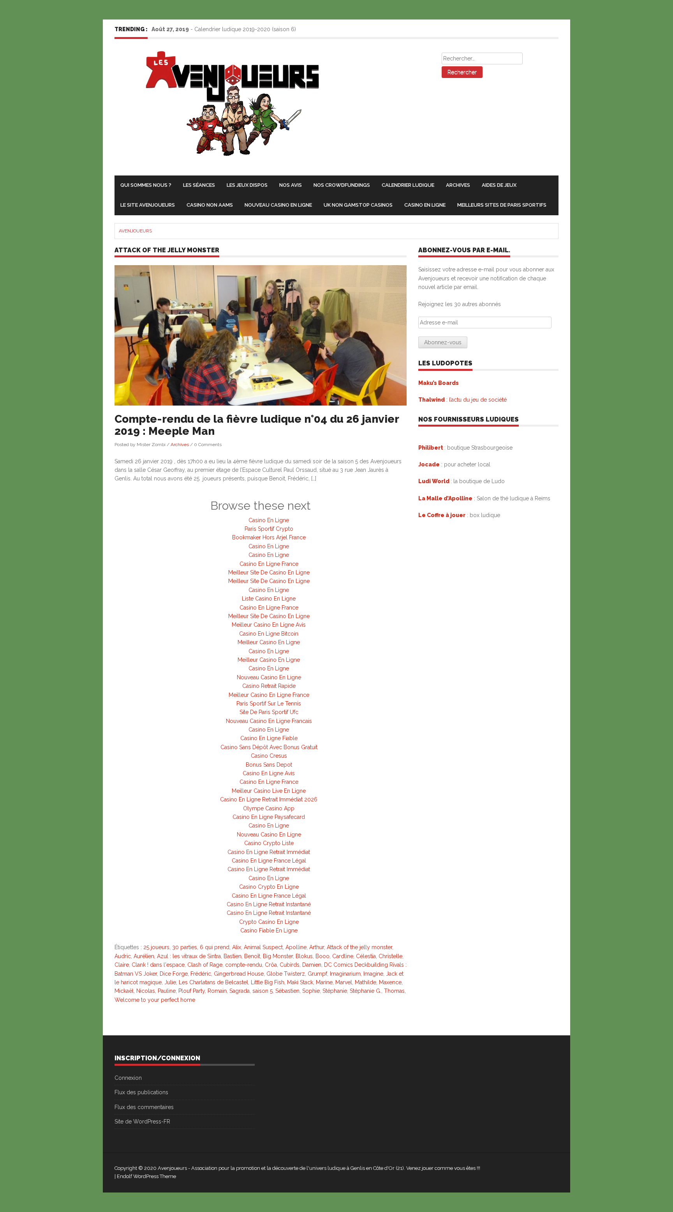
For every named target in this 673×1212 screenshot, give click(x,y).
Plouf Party (191, 991)
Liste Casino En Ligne (269, 598)
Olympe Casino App (268, 808)
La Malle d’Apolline (445, 498)
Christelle (390, 956)
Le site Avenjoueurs (147, 205)
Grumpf (317, 974)
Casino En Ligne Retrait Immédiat (268, 852)
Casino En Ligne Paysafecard (269, 817)
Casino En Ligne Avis (269, 773)
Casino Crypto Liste (269, 843)
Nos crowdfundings (342, 185)
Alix (236, 947)
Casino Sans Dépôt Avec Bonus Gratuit (268, 747)
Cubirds (290, 965)
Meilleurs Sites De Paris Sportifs (501, 205)
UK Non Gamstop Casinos (358, 205)
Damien (311, 965)
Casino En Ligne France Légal (269, 861)
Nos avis (290, 185)
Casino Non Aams (210, 205)
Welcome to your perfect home (155, 1000)
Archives (458, 185)
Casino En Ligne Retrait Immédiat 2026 (268, 799)
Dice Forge (174, 974)
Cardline (342, 956)
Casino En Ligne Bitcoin (268, 634)
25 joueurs (156, 947)
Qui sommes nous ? (145, 185)
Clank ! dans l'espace (158, 965)
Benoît (252, 956)
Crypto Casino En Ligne (269, 922)
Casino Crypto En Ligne (269, 887)
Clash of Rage (204, 965)
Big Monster (278, 956)
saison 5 (262, 991)
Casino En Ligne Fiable (269, 738)
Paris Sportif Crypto (269, 529)
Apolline (296, 947)
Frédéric (200, 974)
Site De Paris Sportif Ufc (269, 712)
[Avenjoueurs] (227, 107)
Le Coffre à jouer (441, 515)
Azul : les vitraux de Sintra (189, 956)
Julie (170, 982)
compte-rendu (243, 965)
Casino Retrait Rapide (269, 686)
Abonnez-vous (443, 342)
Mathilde (365, 982)
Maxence (390, 982)
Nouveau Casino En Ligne (278, 205)
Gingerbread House (239, 974)
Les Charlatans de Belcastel (213, 982)
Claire (122, 965)
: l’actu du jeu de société (462, 400)
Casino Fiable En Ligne (269, 930)
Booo (322, 956)
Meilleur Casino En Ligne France (269, 695)
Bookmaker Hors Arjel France (269, 537)
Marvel (343, 982)
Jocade (429, 464)
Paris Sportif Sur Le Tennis (268, 703)
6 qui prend (214, 947)
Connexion (128, 1078)
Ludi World (434, 481)
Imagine (373, 974)
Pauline (167, 991)
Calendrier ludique (408, 185)
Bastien (232, 956)
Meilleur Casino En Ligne (269, 642)
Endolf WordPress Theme (146, 1176)
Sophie (311, 991)
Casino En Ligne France (269, 564)
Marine (324, 982)
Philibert (430, 448)
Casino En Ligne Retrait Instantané (269, 904)
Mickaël (124, 991)
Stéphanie (334, 991)
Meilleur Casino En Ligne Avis (269, 625)
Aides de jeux (499, 185)
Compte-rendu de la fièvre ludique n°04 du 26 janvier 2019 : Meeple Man (257, 425)
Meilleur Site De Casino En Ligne (269, 572)
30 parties (184, 947)
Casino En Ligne (425, 205)
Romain (217, 991)
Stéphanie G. (365, 991)
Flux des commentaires (144, 1107)
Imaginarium (345, 974)
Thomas (394, 991)
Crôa (271, 965)
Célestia (366, 956)
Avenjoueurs (135, 231)
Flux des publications (141, 1092)
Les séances (199, 185)
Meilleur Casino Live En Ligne (269, 791)
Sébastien (287, 991)
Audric (123, 956)
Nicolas (145, 991)
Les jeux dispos (247, 185)
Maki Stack (300, 982)
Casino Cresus (269, 756)
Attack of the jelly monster (359, 947)
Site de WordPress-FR (142, 1121)
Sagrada (239, 991)
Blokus (304, 956)
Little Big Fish (267, 982)
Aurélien (144, 956)
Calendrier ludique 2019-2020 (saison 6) (245, 29)
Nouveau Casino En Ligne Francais (269, 721)
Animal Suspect (263, 947)
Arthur (316, 947)
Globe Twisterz (285, 974)
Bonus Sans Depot (269, 765)
